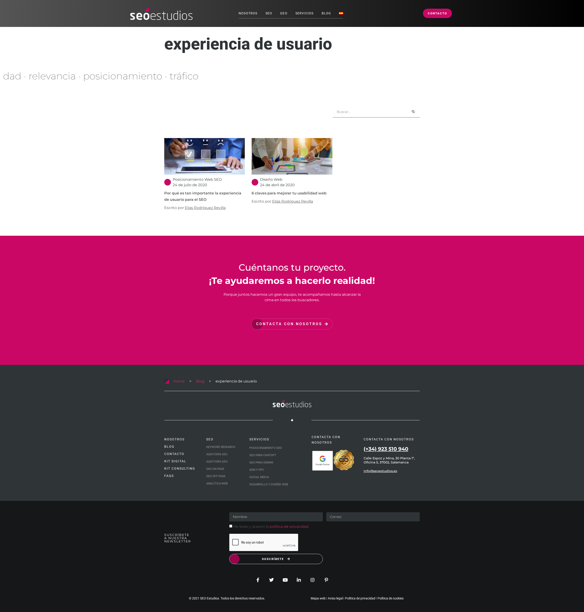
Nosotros (248, 13)
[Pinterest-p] (326, 580)
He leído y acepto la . (271, 526)
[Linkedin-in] (299, 580)
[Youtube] (285, 580)
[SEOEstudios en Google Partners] (323, 461)
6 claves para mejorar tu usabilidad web (289, 193)
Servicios (304, 13)
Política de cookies (391, 598)
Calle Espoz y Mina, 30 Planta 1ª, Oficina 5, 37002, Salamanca (389, 460)
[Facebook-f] (258, 580)
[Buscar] (413, 111)
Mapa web (318, 598)
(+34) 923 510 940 (386, 449)
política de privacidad (289, 526)
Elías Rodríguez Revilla (205, 208)
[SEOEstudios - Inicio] (161, 13)
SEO (269, 13)
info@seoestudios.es (380, 471)
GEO (283, 13)
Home (179, 381)
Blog (326, 13)
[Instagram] (312, 580)
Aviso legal (335, 598)
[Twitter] (271, 580)
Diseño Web (271, 179)
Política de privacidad (360, 598)
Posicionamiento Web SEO (197, 179)
